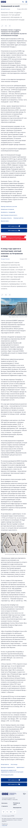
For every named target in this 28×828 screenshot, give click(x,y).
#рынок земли (5, 221)
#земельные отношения (7, 209)
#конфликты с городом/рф (8, 212)
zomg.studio (4, 825)
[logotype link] (5, 2)
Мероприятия (17, 807)
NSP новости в (13, 226)
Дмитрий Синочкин (5, 9)
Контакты (4, 803)
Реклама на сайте (16, 803)
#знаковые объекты (6, 218)
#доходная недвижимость (8, 767)
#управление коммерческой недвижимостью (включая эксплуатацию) (12, 771)
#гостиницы (14, 764)
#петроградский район (7, 775)
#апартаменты (5, 764)
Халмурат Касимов (5, 259)
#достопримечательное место (9, 215)
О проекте (5, 806)
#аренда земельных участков (9, 206)
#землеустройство (18, 218)
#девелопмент (20, 767)
